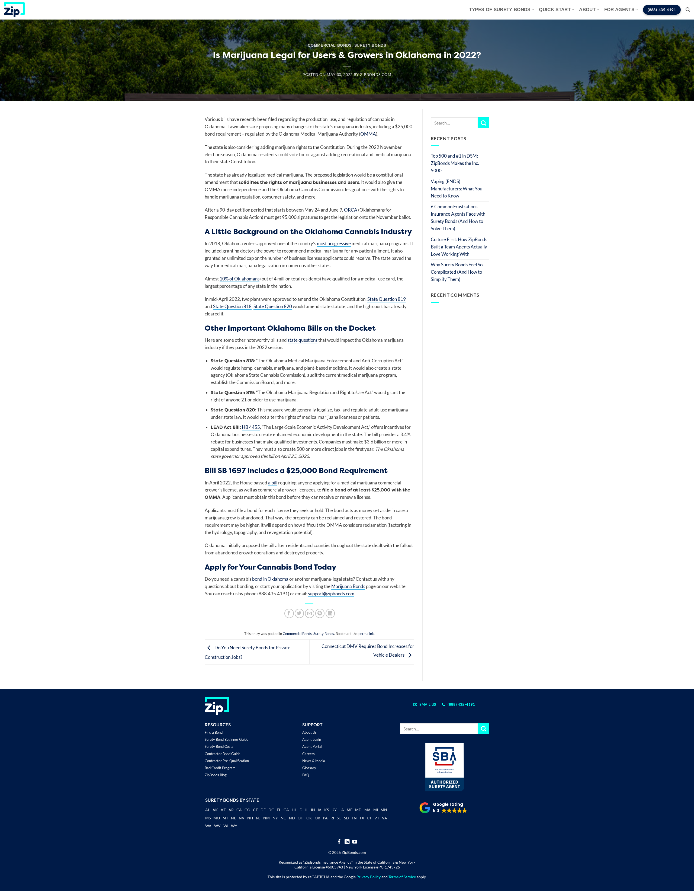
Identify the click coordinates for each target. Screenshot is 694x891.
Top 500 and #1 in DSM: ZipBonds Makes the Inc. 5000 (455, 163)
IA (320, 809)
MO (216, 818)
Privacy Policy (368, 876)
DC (271, 809)
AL (207, 810)
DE (263, 809)
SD (346, 818)
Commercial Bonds (330, 45)
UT (369, 818)
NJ (258, 818)
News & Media (313, 761)
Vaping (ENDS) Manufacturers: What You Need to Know (456, 188)
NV (242, 818)
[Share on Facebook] (289, 613)
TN (354, 818)
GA (286, 809)
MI (375, 809)
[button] (688, 9)
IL (306, 809)
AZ (223, 809)
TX (361, 818)
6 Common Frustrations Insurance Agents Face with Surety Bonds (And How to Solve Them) (458, 217)
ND (292, 818)
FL (279, 809)
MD (358, 809)
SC (339, 818)
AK (215, 809)
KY (334, 809)
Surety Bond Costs (219, 746)
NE (233, 818)
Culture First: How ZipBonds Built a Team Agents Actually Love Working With (459, 247)
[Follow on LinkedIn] (347, 842)
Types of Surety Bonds (500, 9)
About (587, 9)
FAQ (305, 775)
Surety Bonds (370, 45)
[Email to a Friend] (309, 613)
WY (234, 825)
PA (325, 818)
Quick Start (555, 9)
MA (367, 809)
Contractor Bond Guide (222, 754)
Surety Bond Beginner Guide (226, 739)
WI (225, 825)
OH (301, 818)
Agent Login (311, 739)
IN (313, 809)
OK (309, 818)
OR (317, 818)
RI (332, 818)
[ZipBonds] (14, 9)
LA (341, 809)
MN (384, 809)
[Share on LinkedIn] (330, 613)
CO (247, 809)
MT (225, 818)
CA (239, 809)
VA (384, 818)
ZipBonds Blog (216, 775)
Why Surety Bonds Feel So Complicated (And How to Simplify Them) (457, 272)
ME (349, 809)
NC (283, 818)
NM (266, 818)
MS (208, 818)
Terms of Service (402, 876)
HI (294, 809)
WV (217, 825)
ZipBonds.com (375, 74)
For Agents (619, 9)
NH (250, 818)
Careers (308, 754)
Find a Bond (214, 732)
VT (376, 818)
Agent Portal (312, 746)
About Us (309, 732)
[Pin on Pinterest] (320, 613)
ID (300, 809)
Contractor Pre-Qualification (227, 761)
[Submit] (483, 122)
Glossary (309, 768)
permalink (366, 633)
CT (255, 809)
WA (208, 825)
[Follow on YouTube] (354, 842)
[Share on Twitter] (299, 613)
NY (275, 818)
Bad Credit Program (220, 768)
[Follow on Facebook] (339, 842)
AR (231, 809)
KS (326, 809)
